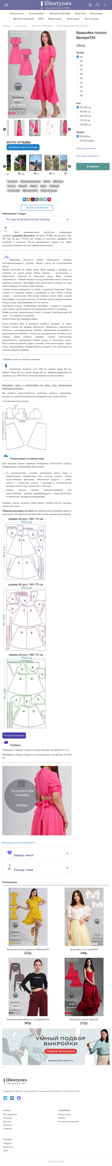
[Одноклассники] (28, 199)
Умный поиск (17, 13)
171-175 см (85, 120)
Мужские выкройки (23, 19)
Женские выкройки (59, 13)
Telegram (8, 1144)
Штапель (58, 181)
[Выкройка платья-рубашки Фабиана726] (28, 917)
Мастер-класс (30, 190)
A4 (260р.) (85, 136)
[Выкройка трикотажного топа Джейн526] (28, 987)
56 (81, 91)
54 (81, 87)
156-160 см (85, 107)
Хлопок (23, 186)
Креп (43, 186)
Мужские (8, 1125)
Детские (7, 1122)
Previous (4, 129)
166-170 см (85, 116)
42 (81, 61)
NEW (41, 19)
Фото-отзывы (92, 19)
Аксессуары (73, 19)
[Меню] (6, 5)
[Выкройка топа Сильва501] (84, 917)
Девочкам (80, 13)
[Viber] (37, 199)
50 (81, 78)
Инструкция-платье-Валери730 (18, 843)
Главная (6, 26)
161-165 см (85, 112)
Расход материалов (14, 735)
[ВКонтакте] (24, 199)
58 (81, 95)
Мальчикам (96, 13)
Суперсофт (13, 190)
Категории (21, 26)
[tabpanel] (36, 128)
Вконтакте (8, 1147)
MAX (6, 1151)
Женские (8, 1118)
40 (81, 57)
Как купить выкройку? (88, 156)
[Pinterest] (49, 199)
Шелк (47, 181)
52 (81, 83)
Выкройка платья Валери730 (72, 26)
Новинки (8, 1129)
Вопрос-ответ (64, 1115)
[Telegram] (45, 199)
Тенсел (11, 186)
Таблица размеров (86, 148)
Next (69, 129)
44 (81, 65)
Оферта (61, 1118)
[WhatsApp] (41, 199)
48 (81, 74)
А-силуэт (12, 181)
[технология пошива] (37, 834)
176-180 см (85, 124)
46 (81, 70)
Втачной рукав (49, 190)
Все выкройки (36, 13)
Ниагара (54, 186)
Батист (33, 186)
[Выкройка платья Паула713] (84, 987)
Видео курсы (55, 19)
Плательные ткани (30, 181)
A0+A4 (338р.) (87, 141)
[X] (33, 199)
